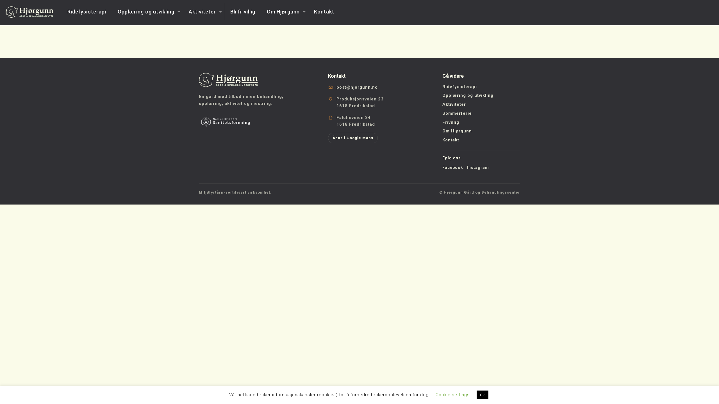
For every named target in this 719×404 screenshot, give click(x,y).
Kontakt (450, 140)
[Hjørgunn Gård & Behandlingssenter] (29, 12)
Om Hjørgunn (457, 131)
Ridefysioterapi (459, 86)
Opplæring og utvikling (467, 95)
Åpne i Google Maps (353, 138)
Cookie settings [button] (453, 394)
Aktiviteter (454, 104)
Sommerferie (457, 113)
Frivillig (450, 122)
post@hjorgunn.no (357, 87)
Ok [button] (482, 395)
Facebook (452, 167)
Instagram (478, 167)
